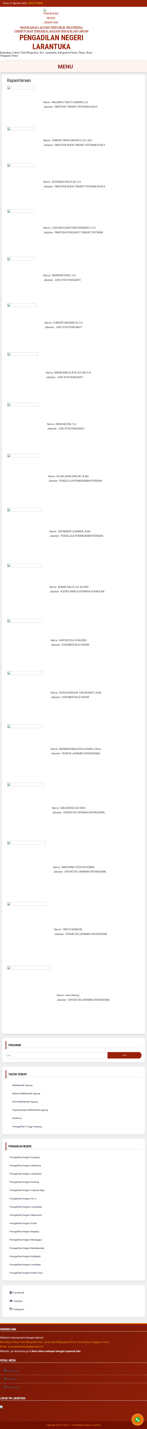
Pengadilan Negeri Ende (23, 1223)
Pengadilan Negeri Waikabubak (27, 1248)
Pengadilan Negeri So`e (23, 1198)
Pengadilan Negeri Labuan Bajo (27, 1190)
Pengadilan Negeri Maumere (26, 1215)
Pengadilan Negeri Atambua (25, 1165)
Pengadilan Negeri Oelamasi (26, 1173)
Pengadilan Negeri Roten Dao (26, 1272)
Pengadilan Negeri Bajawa (24, 1231)
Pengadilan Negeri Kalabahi (25, 1256)
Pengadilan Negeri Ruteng (24, 1181)
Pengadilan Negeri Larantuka (26, 1206)
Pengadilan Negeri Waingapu (26, 1239)
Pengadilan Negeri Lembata (25, 1264)
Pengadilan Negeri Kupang (25, 1157)
